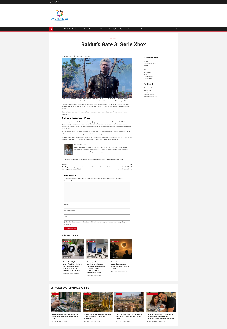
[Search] (176, 29)
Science (102, 29)
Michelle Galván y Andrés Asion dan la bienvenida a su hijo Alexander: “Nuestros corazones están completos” (160, 317)
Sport (122, 29)
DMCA (146, 92)
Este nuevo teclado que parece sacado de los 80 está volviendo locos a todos (116, 167)
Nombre (67, 204)
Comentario (68, 181)
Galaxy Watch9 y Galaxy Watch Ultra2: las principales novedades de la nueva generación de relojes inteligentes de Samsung (72, 266)
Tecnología (112, 29)
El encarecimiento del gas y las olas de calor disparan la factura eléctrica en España (129, 317)
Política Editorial (149, 94)
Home (58, 29)
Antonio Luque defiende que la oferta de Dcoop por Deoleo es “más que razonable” (97, 317)
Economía (92, 29)
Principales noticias (70, 29)
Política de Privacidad (150, 96)
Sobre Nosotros (149, 88)
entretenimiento (153, 294)
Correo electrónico (70, 210)
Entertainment (132, 29)
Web (65, 216)
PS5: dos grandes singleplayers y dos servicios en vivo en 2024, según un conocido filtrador (79, 167)
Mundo (83, 29)
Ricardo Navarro (68, 56)
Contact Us (147, 90)
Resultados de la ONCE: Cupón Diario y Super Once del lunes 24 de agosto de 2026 (65, 317)
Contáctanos (145, 29)
